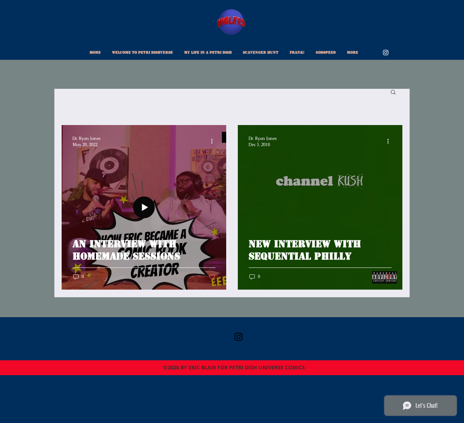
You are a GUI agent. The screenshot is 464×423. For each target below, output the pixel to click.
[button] (393, 92)
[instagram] (385, 52)
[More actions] (214, 141)
